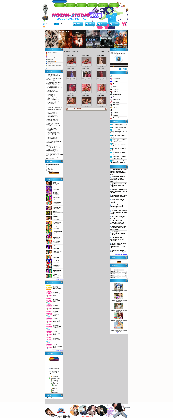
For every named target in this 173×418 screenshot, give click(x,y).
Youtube (103, 23)
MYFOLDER (50, 169)
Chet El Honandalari (52, 86)
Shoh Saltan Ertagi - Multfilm (54, 125)
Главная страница (52, 52)
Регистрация (64, 23)
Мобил (114, 5)
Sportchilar (50, 90)
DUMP (49, 167)
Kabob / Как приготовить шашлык (53, 144)
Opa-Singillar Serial (52, 99)
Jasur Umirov (50, 103)
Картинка (50, 59)
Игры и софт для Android (54, 65)
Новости (50, 63)
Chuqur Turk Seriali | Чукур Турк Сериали (53, 157)
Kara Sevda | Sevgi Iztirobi (53, 148)
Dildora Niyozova (51, 128)
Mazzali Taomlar (51, 140)
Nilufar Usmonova (51, 117)
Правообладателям (52, 398)
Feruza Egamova (51, 120)
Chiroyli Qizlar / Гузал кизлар (54, 135)
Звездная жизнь (51, 67)
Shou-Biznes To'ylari (52, 133)
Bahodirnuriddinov (55, 378)
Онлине (82, 5)
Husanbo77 (55, 380)
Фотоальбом (72, 49)
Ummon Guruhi (51, 112)
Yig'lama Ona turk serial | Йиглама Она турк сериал (53, 76)
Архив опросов (57, 174)
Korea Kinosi (50, 88)
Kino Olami (50, 94)
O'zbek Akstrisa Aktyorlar (53, 87)
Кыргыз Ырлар (51, 146)
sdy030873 (55, 383)
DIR (48, 165)
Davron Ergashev (51, 116)
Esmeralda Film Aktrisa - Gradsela (52, 124)
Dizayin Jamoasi (51, 115)
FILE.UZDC (50, 168)
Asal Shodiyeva (51, 113)
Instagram (91, 23)
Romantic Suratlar (51, 132)
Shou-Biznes (50, 93)
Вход (56, 23)
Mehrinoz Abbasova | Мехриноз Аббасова (52, 150)
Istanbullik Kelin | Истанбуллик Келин (54, 155)
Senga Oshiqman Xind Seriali (54, 107)
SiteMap (48, 24)
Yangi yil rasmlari (51, 74)
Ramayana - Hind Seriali (53, 109)
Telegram (115, 23)
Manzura (49, 98)
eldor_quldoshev (55, 382)
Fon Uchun (50, 95)
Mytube (79, 23)
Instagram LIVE (51, 80)
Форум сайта (51, 55)
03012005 (54, 390)
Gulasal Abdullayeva (52, 101)
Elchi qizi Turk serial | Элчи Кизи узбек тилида (53, 83)
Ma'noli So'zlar (51, 138)
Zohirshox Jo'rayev (52, 119)
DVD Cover (50, 131)
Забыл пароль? (114, 69)
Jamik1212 (55, 376)
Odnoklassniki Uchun (52, 91)
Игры (103, 5)
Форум (71, 5)
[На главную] (60, 14)
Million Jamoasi (51, 137)
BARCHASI (50, 171)
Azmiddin (55, 387)
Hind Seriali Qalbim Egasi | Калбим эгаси (53, 142)
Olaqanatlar (55, 392)
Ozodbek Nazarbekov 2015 (54, 105)
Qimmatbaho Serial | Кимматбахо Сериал (51, 152)
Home (47, 26)
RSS (47, 21)
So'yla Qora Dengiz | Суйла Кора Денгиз (53, 79)
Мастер (93, 5)
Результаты (51, 174)
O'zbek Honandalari (52, 84)
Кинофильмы (51, 61)
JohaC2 (55, 388)
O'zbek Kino (50, 102)
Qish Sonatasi (50, 129)
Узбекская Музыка (52, 57)
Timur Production (51, 111)
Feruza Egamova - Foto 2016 (74, 55)
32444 (55, 385)
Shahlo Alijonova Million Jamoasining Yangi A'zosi (119, 291)
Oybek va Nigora (51, 97)
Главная (60, 5)
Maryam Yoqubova (52, 122)
